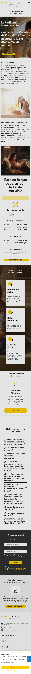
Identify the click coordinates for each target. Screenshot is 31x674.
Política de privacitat (24, 653)
